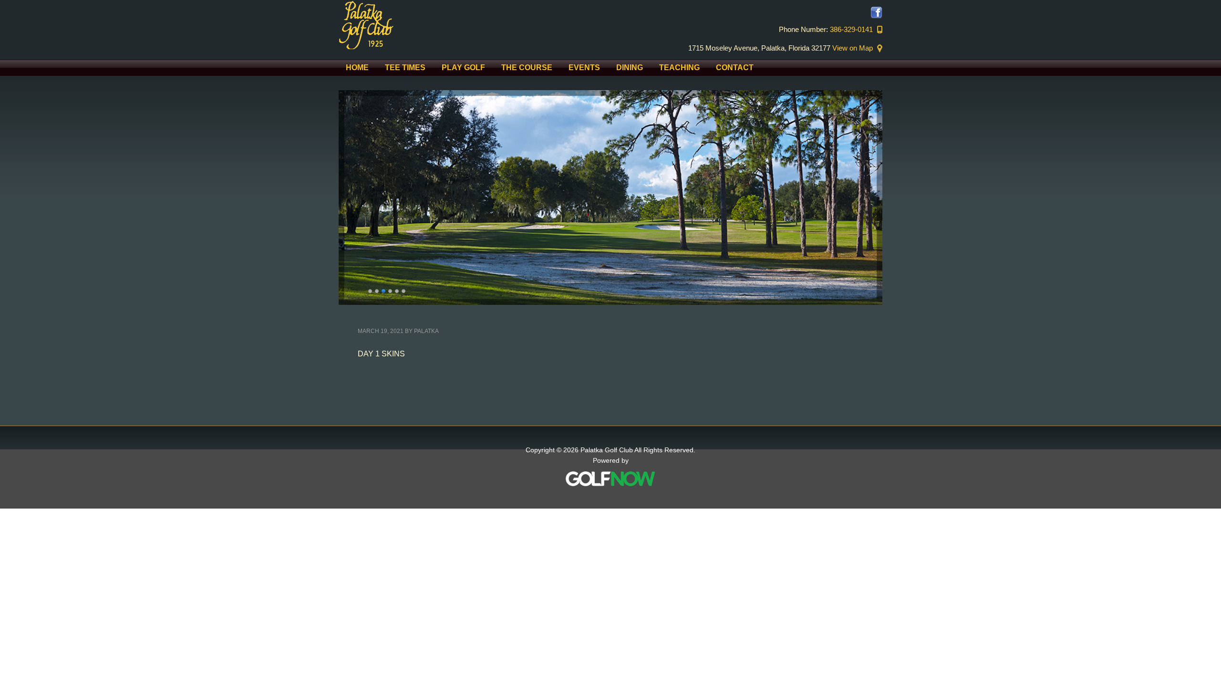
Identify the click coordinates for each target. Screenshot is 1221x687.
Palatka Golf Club (420, 24)
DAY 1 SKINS (381, 354)
